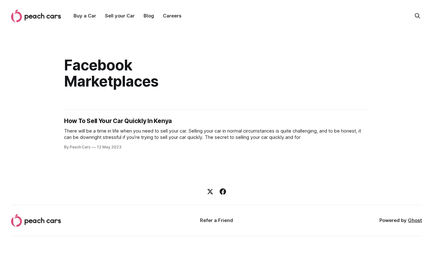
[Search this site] (417, 16)
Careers (172, 16)
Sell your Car (120, 16)
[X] (210, 191)
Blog (149, 16)
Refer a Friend (216, 220)
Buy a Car (85, 16)
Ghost (415, 220)
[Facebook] (223, 191)
